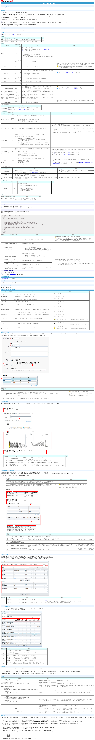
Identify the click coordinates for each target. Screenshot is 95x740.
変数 (14, 34)
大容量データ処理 (4, 278)
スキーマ (68, 152)
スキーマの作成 (22, 109)
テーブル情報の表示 (34, 172)
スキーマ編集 (13, 274)
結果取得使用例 (67, 154)
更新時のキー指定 (70, 72)
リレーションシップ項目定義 (72, 88)
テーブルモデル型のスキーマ (19, 207)
